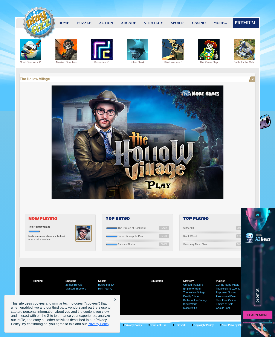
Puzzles (220, 280)
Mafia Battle (190, 308)
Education (157, 280)
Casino (199, 23)
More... (220, 23)
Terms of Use (158, 325)
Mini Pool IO (105, 288)
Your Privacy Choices (235, 325)
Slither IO (188, 228)
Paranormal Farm (226, 296)
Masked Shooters (76, 288)
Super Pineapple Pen (130, 236)
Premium (245, 22)
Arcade (128, 23)
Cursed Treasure (193, 284)
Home (63, 23)
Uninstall (180, 325)
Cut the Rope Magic (227, 284)
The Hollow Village (35, 79)
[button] (26, 48)
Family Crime (191, 296)
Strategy (153, 23)
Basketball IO (106, 284)
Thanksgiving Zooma (228, 288)
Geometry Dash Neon (195, 244)
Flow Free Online (226, 300)
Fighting (38, 280)
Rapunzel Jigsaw (226, 292)
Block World (190, 236)
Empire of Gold (224, 304)
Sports (177, 23)
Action (106, 23)
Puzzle (84, 23)
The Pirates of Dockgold (132, 228)
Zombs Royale (74, 284)
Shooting (71, 280)
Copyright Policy (204, 325)
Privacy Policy (133, 325)
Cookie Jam (223, 308)
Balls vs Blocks (126, 244)
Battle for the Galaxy (195, 300)
